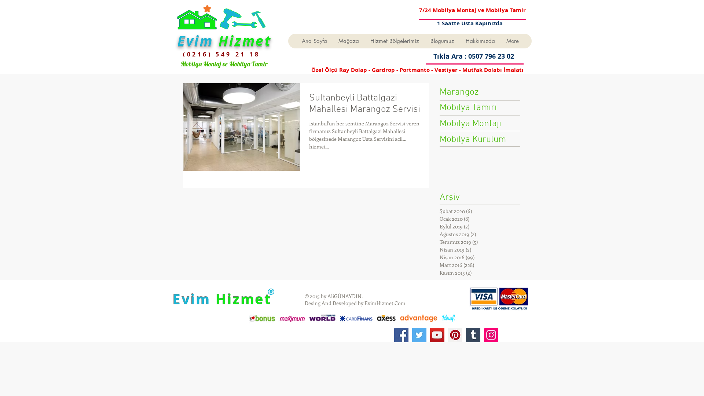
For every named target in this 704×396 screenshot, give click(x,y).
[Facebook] (401, 335)
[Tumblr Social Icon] (473, 335)
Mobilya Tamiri (468, 107)
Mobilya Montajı (470, 123)
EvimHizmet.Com (385, 303)
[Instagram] (491, 335)
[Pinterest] (455, 335)
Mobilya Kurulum (473, 139)
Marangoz (459, 92)
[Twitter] (419, 335)
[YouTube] (437, 335)
